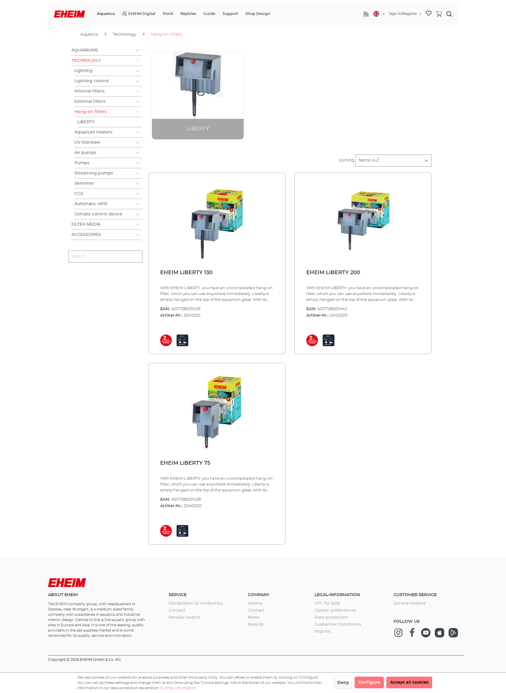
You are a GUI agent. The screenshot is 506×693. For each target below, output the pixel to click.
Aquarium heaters (93, 132)
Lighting (83, 71)
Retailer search (184, 617)
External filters (89, 102)
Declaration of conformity (196, 603)
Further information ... (179, 688)
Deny (343, 683)
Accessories (86, 235)
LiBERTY (86, 122)
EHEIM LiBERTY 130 (186, 272)
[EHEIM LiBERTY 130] (217, 221)
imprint (322, 631)
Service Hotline (410, 603)
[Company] (366, 14)
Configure (369, 682)
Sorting (346, 160)
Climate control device (98, 214)
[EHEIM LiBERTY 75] (217, 412)
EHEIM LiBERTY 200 (333, 272)
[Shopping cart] (439, 14)
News (253, 617)
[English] (379, 14)
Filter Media (85, 224)
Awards (256, 624)
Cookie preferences (335, 610)
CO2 (78, 194)
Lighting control (91, 81)
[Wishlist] (429, 14)
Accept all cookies (409, 682)
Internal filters (89, 91)
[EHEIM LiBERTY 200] (363, 221)
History (255, 603)
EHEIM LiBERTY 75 (185, 463)
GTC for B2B (327, 603)
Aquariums (84, 50)
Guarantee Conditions (337, 624)
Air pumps (85, 153)
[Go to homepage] (69, 14)
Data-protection (331, 617)
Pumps (81, 163)
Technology (86, 61)
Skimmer (84, 183)
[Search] (449, 14)
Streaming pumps (93, 173)
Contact (177, 610)
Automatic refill (90, 204)
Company (258, 595)
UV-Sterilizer (87, 142)
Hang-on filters (90, 112)
